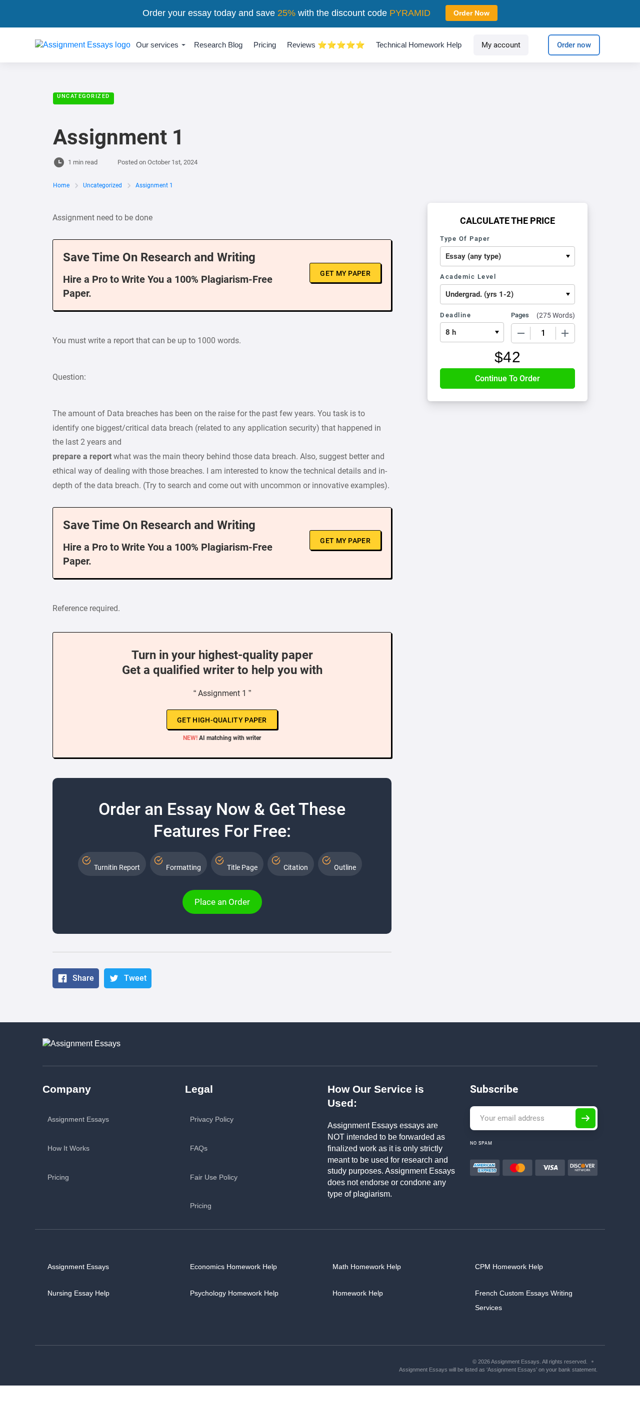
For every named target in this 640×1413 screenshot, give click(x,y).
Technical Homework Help (419, 44)
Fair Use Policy (214, 1177)
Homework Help (357, 1293)
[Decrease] (521, 333)
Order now (574, 44)
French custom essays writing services (523, 1300)
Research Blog (218, 44)
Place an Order (222, 902)
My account (501, 44)
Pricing (265, 44)
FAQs (199, 1148)
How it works (69, 1148)
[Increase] (565, 333)
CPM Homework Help (509, 1267)
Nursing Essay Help (79, 1293)
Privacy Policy (212, 1119)
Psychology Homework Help (234, 1293)
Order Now (472, 13)
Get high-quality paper (222, 720)
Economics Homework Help (233, 1267)
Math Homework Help (366, 1267)
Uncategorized (83, 96)
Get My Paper (345, 273)
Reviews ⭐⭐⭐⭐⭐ (326, 44)
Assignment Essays (78, 1119)
